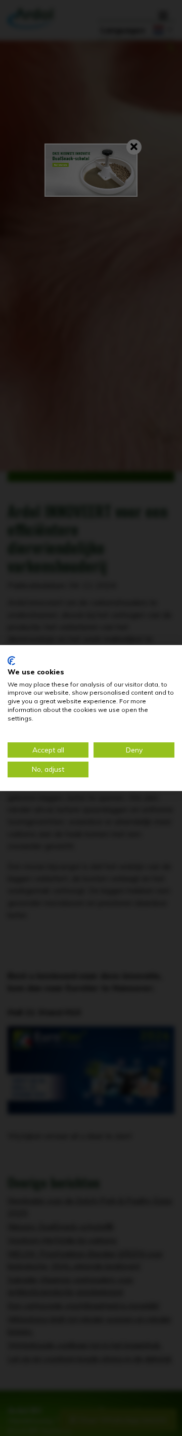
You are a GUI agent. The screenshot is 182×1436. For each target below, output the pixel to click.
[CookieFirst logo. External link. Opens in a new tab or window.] (11, 660)
